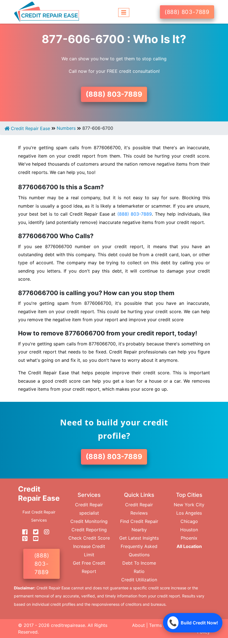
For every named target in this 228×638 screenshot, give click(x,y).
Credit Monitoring (89, 521)
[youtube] (33, 539)
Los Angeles (189, 513)
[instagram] (44, 532)
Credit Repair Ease (29, 128)
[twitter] (33, 532)
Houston (189, 529)
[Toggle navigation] (124, 11)
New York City (189, 504)
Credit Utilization (139, 579)
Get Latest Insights (139, 538)
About (138, 625)
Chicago (189, 521)
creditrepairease (68, 625)
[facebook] (23, 532)
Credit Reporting (89, 529)
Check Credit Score (89, 538)
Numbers (66, 128)
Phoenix (189, 538)
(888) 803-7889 (187, 12)
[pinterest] (23, 539)
